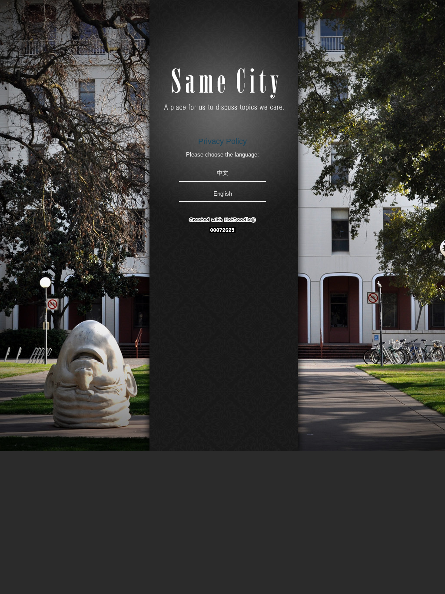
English (222, 193)
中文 (222, 173)
